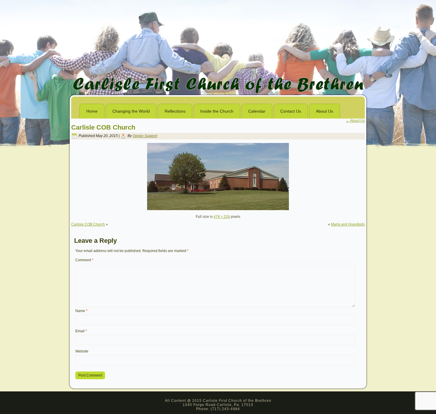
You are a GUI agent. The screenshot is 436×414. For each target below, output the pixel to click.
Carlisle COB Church (103, 127)
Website (81, 351)
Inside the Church (216, 111)
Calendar (256, 111)
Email (81, 331)
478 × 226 (222, 217)
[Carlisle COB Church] (218, 209)
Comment (84, 260)
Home (92, 111)
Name (81, 311)
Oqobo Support (145, 136)
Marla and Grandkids (348, 224)
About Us (324, 111)
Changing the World (131, 111)
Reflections (175, 111)
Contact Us (290, 111)
